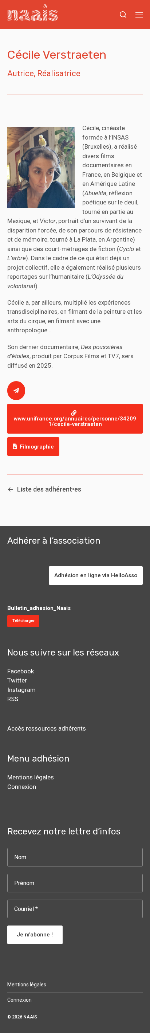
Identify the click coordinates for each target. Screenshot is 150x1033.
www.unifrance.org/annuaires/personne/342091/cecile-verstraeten (75, 421)
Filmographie (37, 446)
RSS (12, 699)
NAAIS (30, 1017)
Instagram (21, 689)
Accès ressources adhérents (46, 728)
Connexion (21, 786)
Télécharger (23, 620)
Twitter (17, 680)
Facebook (20, 671)
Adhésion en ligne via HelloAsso (95, 575)
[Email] (16, 390)
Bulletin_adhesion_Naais (39, 608)
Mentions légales (30, 777)
